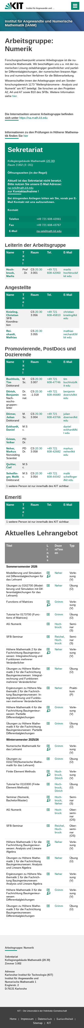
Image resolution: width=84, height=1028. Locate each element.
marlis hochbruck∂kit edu (70, 273)
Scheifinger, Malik (12, 475)
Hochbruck (58, 625)
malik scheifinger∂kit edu (70, 477)
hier (25, 135)
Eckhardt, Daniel (12, 428)
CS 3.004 (36, 415)
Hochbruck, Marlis (10, 273)
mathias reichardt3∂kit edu (70, 334)
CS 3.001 (36, 271)
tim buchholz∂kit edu (70, 382)
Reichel (59, 636)
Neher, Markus (11, 450)
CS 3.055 (36, 332)
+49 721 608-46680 (54, 393)
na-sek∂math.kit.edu (20, 187)
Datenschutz (45, 1018)
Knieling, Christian (12, 313)
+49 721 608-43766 (54, 415)
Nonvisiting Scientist (13, 453)
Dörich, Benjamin (12, 393)
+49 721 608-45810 (54, 313)
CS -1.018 (36, 393)
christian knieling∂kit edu (70, 315)
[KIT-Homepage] (14, 5)
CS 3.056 (36, 313)
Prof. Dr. (25, 271)
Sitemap (37, 1023)
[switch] (60, 6)
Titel (23, 258)
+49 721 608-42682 (54, 450)
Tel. (49, 252)
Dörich (59, 778)
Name (10, 252)
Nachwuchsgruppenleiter (12, 399)
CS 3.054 (36, 475)
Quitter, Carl (11, 466)
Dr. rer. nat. (24, 395)
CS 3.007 (36, 380)
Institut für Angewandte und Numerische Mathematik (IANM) (40, 8)
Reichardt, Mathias (11, 334)
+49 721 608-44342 (54, 475)
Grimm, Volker (11, 440)
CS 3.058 (36, 450)
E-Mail (67, 252)
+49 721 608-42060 (54, 271)
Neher (58, 572)
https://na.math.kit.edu (33, 117)
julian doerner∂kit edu (70, 417)
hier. (15, 96)
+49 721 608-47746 (54, 380)
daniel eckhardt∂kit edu (70, 430)
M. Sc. (24, 380)
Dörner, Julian (11, 415)
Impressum (27, 1018)
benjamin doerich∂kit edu (70, 395)
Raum (35, 252)
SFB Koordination (12, 318)
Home (13, 1018)
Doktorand (13, 382)
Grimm (59, 601)
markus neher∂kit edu (69, 452)
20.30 (50, 161)
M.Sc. (24, 428)
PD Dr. (24, 440)
